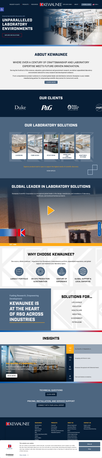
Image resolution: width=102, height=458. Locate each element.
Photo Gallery (38, 437)
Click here (51, 394)
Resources (34, 4)
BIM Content (38, 430)
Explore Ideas (67, 4)
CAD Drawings (38, 428)
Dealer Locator (87, 425)
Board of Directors (72, 428)
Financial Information (73, 439)
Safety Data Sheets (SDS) (41, 434)
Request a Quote (15, 4)
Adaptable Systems (55, 432)
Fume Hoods (54, 427)
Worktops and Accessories (57, 430)
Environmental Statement (74, 432)
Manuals (37, 427)
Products (25, 4)
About (76, 4)
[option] (23, 107)
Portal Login (86, 4)
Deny (89, 449)
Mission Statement (72, 425)
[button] (2, 9)
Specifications (38, 425)
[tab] (84, 349)
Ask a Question (99, 229)
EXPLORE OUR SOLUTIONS (12, 35)
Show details (23, 455)
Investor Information (72, 437)
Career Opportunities (72, 434)
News (69, 430)
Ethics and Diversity (72, 436)
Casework (53, 425)
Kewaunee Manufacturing (90, 428)
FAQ (36, 432)
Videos (36, 436)
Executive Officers (72, 427)
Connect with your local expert (51, 405)
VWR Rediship (87, 427)
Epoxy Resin (54, 428)
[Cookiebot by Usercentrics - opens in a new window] (9, 455)
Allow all (89, 444)
